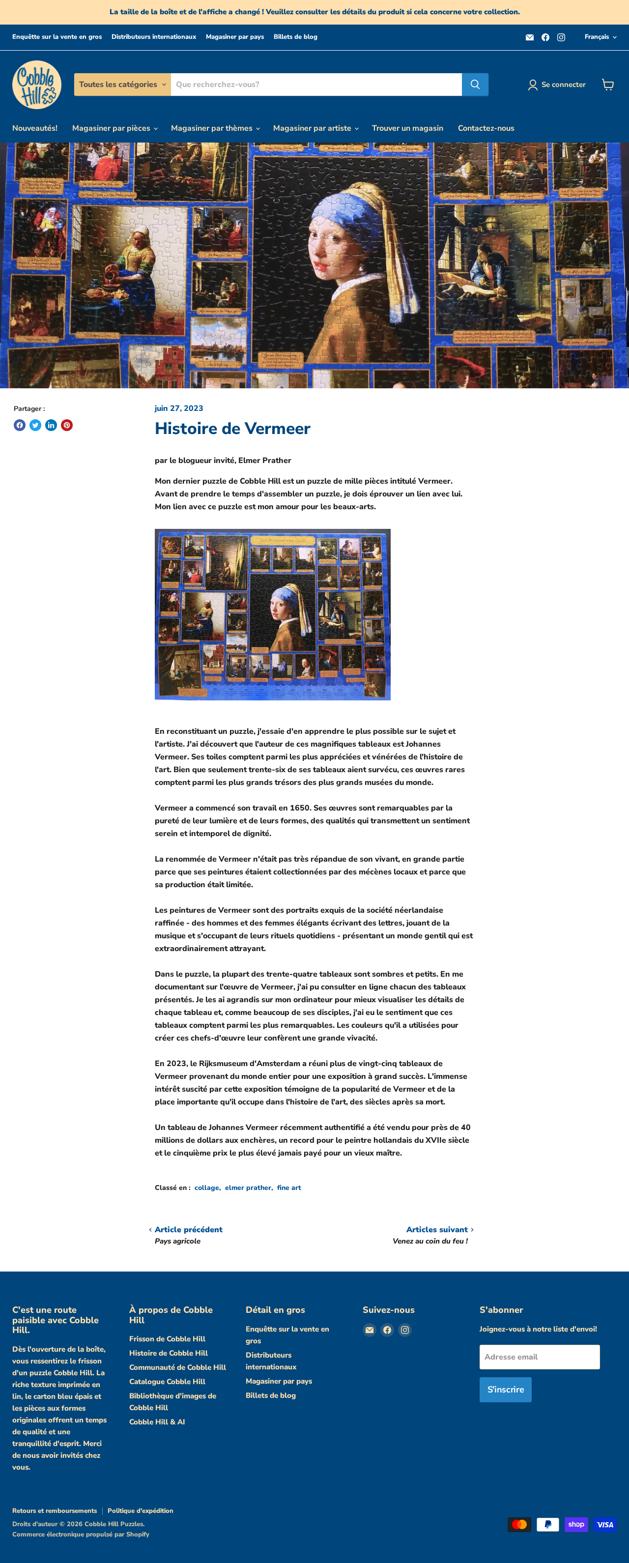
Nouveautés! (34, 128)
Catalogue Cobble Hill (167, 1382)
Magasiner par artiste (313, 128)
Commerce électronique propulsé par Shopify (80, 1534)
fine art (289, 1187)
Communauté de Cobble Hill (177, 1367)
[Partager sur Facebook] (20, 425)
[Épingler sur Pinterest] (67, 425)
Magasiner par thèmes (213, 128)
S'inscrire (505, 1389)
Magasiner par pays (235, 37)
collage (207, 1187)
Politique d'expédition (140, 1510)
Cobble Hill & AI (157, 1422)
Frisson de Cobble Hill (167, 1339)
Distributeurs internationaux (154, 37)
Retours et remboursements (54, 1510)
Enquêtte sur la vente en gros (57, 37)
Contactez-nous (486, 128)
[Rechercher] (475, 84)
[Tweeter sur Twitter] (35, 425)
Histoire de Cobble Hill (168, 1353)
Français (597, 36)
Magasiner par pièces (112, 128)
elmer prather (248, 1187)
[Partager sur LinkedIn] (51, 425)
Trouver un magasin (407, 128)
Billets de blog (295, 37)
